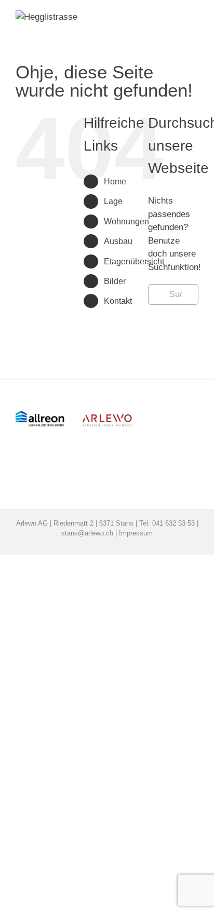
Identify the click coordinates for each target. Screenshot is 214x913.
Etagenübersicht (134, 261)
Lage (113, 201)
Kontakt (118, 301)
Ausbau (118, 241)
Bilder (115, 281)
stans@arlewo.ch (87, 533)
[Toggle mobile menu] (194, 41)
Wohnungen (126, 221)
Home (115, 181)
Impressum (136, 533)
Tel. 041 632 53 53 (167, 523)
